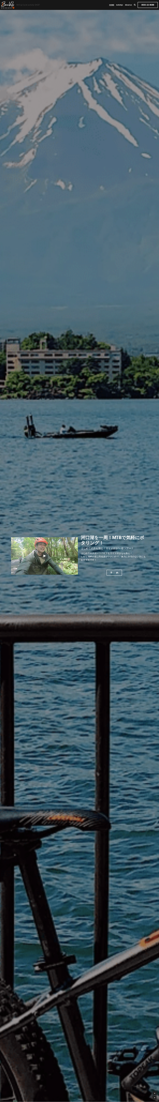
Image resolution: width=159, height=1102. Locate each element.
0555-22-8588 (147, 5)
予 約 (114, 573)
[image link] (7, 5)
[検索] (135, 5)
